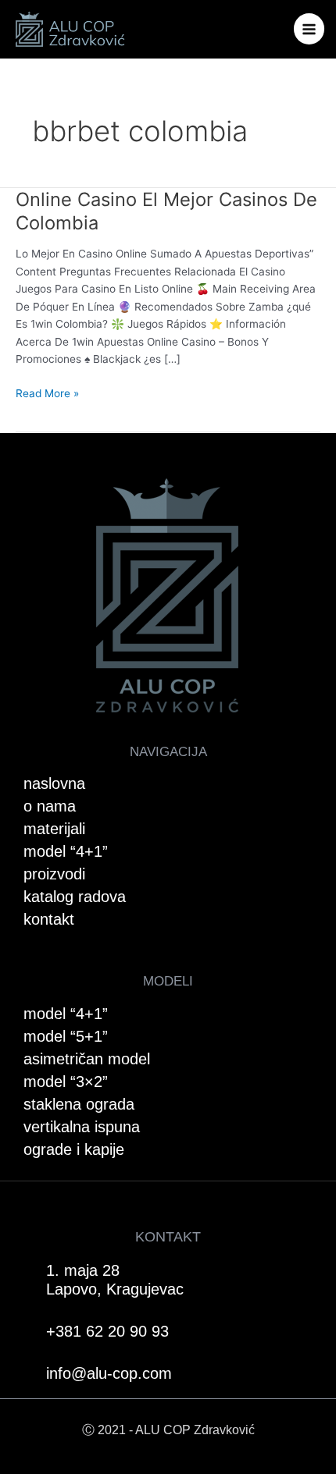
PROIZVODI (54, 874)
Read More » (47, 392)
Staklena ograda (78, 1104)
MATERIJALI (54, 828)
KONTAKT (48, 919)
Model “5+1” (65, 1036)
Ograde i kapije (73, 1149)
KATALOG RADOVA (74, 896)
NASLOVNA (54, 783)
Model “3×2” (65, 1081)
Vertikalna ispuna (81, 1127)
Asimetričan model (86, 1059)
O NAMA (49, 806)
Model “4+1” (65, 1013)
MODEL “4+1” (65, 851)
